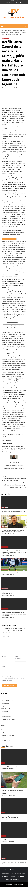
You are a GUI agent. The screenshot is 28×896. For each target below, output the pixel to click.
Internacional (5, 703)
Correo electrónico (18, 658)
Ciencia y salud (5, 708)
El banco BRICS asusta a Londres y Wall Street (14, 862)
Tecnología (4, 711)
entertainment (5, 38)
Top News (4, 836)
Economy (3, 858)
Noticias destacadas (7, 700)
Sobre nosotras (6, 0)
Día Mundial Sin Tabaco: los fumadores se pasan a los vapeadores (12, 767)
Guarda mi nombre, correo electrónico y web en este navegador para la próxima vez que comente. (13, 678)
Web (3, 666)
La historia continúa (9, 239)
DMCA (12, 0)
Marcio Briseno (11, 841)
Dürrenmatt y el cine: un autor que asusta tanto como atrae (15, 485)
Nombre (4, 656)
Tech (3, 786)
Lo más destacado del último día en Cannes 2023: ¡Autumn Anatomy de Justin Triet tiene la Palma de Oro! (14, 614)
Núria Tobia (9, 769)
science (3, 763)
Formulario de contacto (20, 0)
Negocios (4, 706)
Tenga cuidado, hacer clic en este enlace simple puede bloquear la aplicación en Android (12, 792)
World (3, 812)
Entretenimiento (6, 716)
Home (3, 698)
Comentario (5, 636)
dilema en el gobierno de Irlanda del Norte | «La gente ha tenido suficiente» (13, 816)
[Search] (26, 26)
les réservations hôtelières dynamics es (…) (13, 511)
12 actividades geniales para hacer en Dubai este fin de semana (14, 478)
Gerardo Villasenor (12, 795)
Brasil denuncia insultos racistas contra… (13, 839)
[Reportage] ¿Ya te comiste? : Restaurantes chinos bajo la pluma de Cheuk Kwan (13, 530)
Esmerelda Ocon (14, 87)
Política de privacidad (10, 2)
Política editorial (19, 2)
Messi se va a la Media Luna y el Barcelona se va (14, 573)
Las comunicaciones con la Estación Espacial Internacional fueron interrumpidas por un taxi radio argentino (14, 552)
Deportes (4, 714)
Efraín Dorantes (11, 819)
